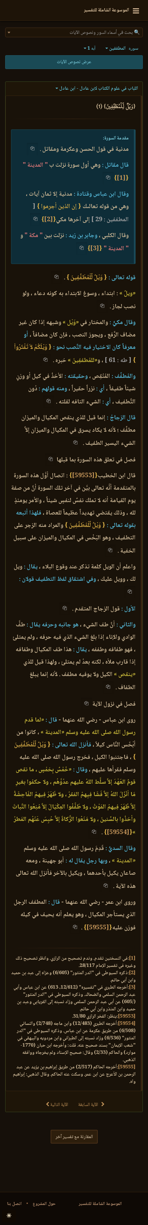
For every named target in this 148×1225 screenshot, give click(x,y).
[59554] (118, 832)
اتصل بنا (14, 1204)
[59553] (83, 476)
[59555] (97, 928)
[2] (48, 220)
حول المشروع (44, 1204)
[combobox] (74, 32)
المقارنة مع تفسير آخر (74, 1137)
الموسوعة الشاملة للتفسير (100, 1204)
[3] (94, 249)
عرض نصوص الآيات (74, 62)
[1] (121, 178)
